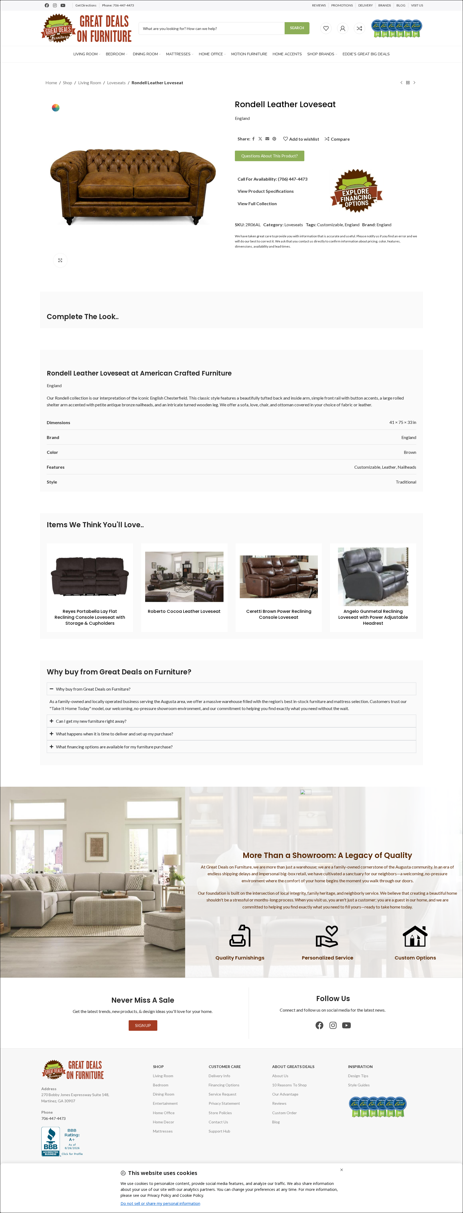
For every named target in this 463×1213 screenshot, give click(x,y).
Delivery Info (219, 1075)
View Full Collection (257, 203)
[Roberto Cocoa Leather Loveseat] (184, 577)
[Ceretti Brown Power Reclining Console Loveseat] (279, 577)
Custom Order (284, 1112)
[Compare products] (359, 28)
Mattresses (163, 1131)
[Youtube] (63, 5)
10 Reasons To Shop (289, 1085)
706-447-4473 (123, 5)
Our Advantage (285, 1094)
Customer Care (225, 1066)
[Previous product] (401, 83)
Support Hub (219, 1131)
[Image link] (356, 190)
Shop (67, 82)
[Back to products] (408, 83)
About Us (280, 1075)
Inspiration (360, 1066)
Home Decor (163, 1122)
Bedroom (160, 1085)
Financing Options (224, 1085)
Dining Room (163, 1094)
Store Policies (220, 1112)
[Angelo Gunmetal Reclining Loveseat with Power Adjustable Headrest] (373, 577)
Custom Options (415, 957)
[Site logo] (86, 27)
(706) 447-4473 (292, 178)
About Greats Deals (293, 1066)
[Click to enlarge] (60, 260)
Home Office (164, 1112)
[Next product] (414, 83)
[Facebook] (47, 5)
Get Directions (85, 5)
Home (51, 82)
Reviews (279, 1103)
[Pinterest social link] (274, 138)
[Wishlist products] (326, 28)
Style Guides (359, 1085)
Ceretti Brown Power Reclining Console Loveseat (278, 614)
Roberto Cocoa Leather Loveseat (184, 611)
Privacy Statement (224, 1103)
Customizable (330, 224)
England (242, 118)
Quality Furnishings (239, 957)
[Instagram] (55, 5)
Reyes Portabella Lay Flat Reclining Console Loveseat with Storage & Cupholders (90, 617)
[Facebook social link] (253, 138)
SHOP (158, 1066)
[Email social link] (267, 138)
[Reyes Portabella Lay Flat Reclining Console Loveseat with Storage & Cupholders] (90, 577)
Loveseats (116, 82)
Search (297, 28)
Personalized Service (327, 957)
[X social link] (260, 138)
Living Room (89, 82)
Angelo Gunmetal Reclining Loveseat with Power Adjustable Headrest (373, 617)
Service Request (223, 1094)
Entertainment (165, 1103)
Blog (276, 1122)
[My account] (342, 28)
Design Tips (358, 1075)
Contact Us (218, 1122)
